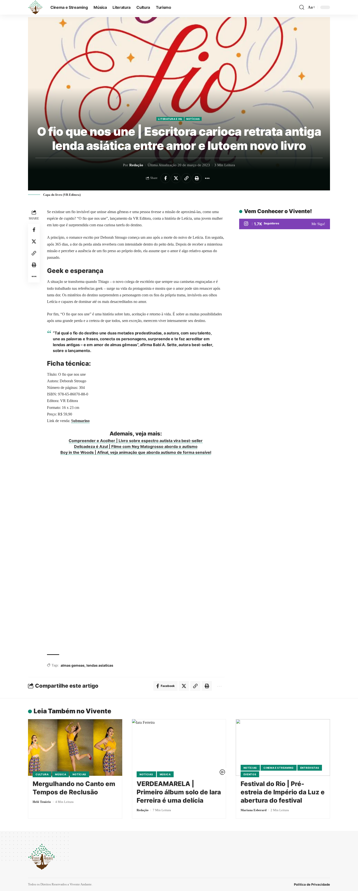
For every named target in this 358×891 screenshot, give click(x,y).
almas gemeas (73, 665)
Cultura (42, 774)
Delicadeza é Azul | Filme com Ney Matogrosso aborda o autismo (136, 446)
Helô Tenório (42, 802)
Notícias (193, 118)
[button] (301, 7)
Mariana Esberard (253, 810)
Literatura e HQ (170, 118)
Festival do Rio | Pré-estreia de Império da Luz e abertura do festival (283, 792)
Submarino (80, 421)
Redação (136, 165)
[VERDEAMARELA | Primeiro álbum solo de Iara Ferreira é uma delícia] (179, 747)
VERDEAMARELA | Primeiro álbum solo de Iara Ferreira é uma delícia (179, 792)
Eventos (250, 774)
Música (60, 774)
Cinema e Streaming (279, 767)
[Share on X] (176, 178)
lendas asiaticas (99, 665)
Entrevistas (309, 767)
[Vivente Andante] (35, 7)
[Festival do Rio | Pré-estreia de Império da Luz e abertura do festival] (283, 747)
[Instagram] (284, 224)
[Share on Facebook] (165, 178)
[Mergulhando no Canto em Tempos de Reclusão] (75, 747)
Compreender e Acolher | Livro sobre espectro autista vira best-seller (136, 440)
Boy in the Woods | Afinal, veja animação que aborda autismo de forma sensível (135, 452)
